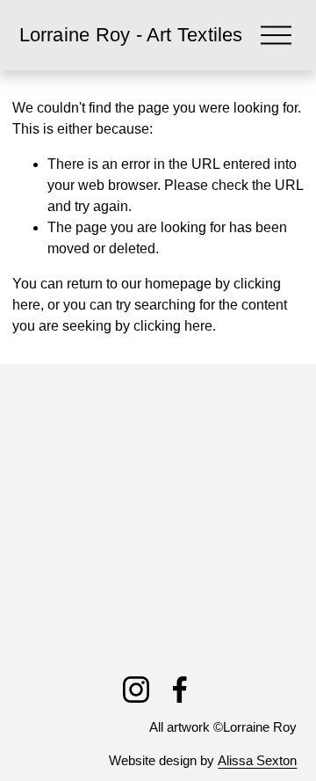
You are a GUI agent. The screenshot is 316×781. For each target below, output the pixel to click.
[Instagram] (136, 689)
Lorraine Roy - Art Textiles (131, 35)
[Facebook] (180, 689)
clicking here (172, 325)
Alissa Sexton (257, 760)
